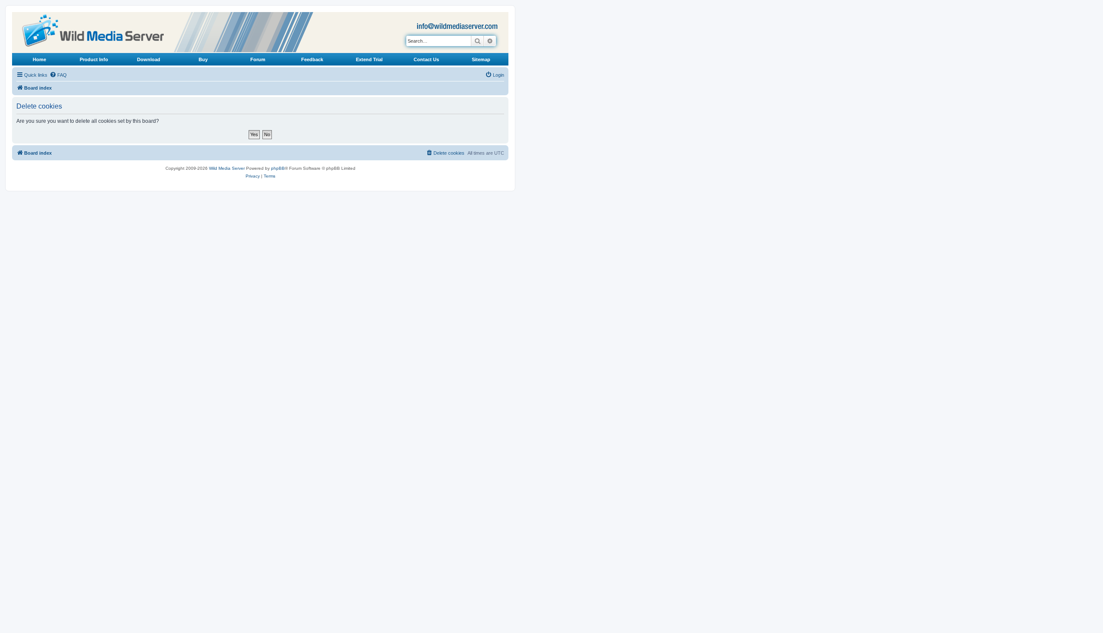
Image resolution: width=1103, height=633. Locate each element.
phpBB (278, 168)
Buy (203, 59)
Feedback (312, 59)
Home (39, 59)
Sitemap (481, 59)
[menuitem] (58, 75)
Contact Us (426, 59)
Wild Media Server (227, 168)
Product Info (94, 59)
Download (148, 59)
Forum (257, 59)
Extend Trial (369, 59)
